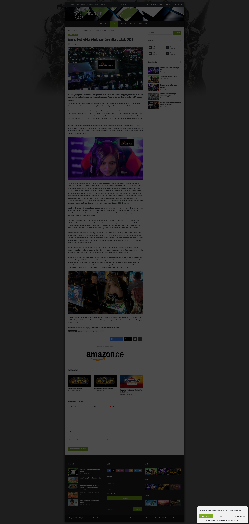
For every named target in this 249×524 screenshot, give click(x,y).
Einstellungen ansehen (238, 516)
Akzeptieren (206, 516)
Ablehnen (221, 516)
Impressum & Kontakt (233, 520)
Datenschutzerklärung (221, 520)
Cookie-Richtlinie (210, 520)
